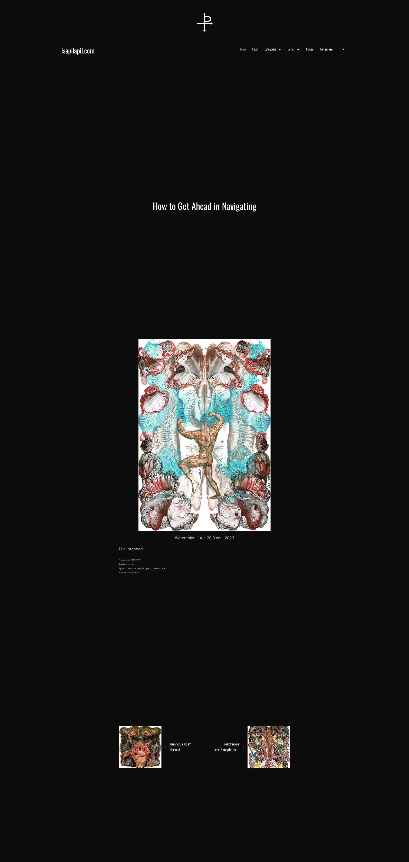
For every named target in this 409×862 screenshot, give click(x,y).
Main (243, 49)
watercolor (159, 568)
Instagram (326, 49)
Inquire (309, 49)
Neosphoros (134, 568)
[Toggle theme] (343, 49)
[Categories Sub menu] (279, 49)
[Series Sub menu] (298, 49)
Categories (270, 49)
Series (291, 49)
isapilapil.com (78, 50)
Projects (147, 568)
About (255, 49)
